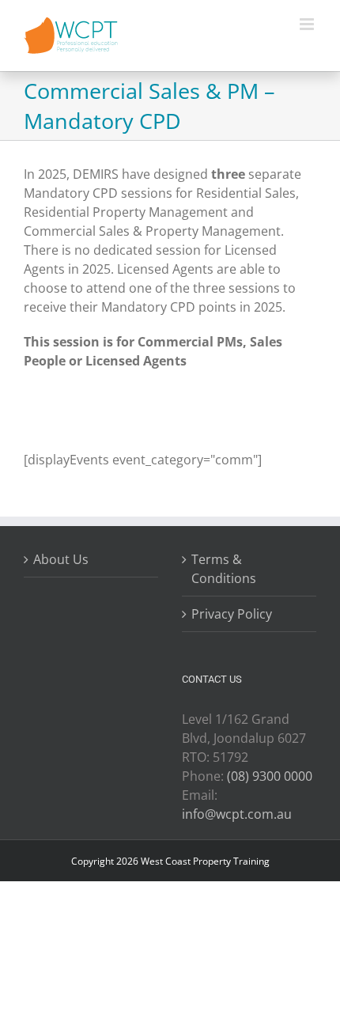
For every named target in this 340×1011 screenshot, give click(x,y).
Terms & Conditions (223, 569)
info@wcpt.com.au (237, 814)
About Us (61, 559)
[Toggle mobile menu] (308, 24)
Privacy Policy (231, 614)
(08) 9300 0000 (269, 776)
